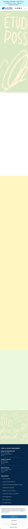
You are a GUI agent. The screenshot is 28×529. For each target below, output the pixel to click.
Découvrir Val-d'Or (18, 126)
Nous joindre (6, 478)
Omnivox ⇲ (19, 3)
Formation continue (8, 487)
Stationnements (7, 496)
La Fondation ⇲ (8, 3)
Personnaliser (14, 524)
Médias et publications (9, 490)
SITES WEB (6, 153)
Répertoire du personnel (9, 1)
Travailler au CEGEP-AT (9, 481)
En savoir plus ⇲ (13, 399)
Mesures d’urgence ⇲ (14, 4)
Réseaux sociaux (8, 149)
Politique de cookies (13, 527)
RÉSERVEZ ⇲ (14, 93)
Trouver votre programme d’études (13, 484)
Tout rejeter (14, 520)
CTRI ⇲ (14, 3)
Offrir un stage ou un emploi (11, 493)
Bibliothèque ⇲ (20, 1)
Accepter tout (14, 516)
